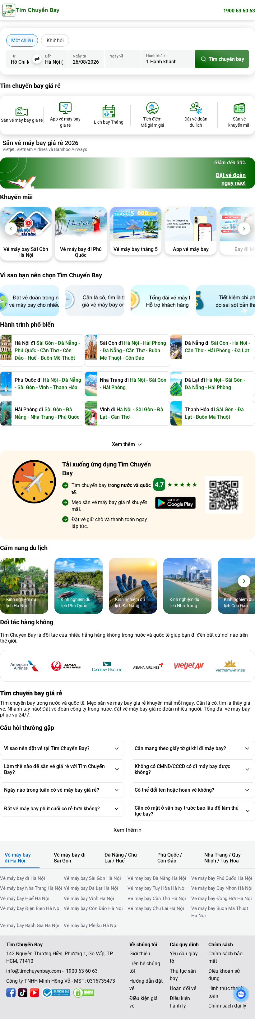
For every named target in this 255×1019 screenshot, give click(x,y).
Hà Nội (239, 343)
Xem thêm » (127, 830)
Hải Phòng (218, 350)
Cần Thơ (49, 350)
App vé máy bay (191, 249)
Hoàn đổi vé (183, 988)
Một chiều (22, 40)
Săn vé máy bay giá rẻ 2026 (40, 143)
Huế (32, 358)
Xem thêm (123, 444)
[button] (11, 228)
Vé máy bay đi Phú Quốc (81, 252)
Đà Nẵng (67, 343)
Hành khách (156, 56)
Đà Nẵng (112, 350)
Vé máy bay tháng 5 (136, 249)
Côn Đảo (134, 358)
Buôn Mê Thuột (58, 358)
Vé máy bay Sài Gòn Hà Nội (25, 252)
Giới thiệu (139, 954)
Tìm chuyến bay (226, 59)
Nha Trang (42, 417)
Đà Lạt (241, 350)
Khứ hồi (55, 40)
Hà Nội (131, 343)
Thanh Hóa (65, 387)
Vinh (44, 387)
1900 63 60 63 (239, 11)
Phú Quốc (25, 350)
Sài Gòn (45, 343)
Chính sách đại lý (227, 1006)
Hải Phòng (154, 343)
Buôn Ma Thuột (213, 417)
